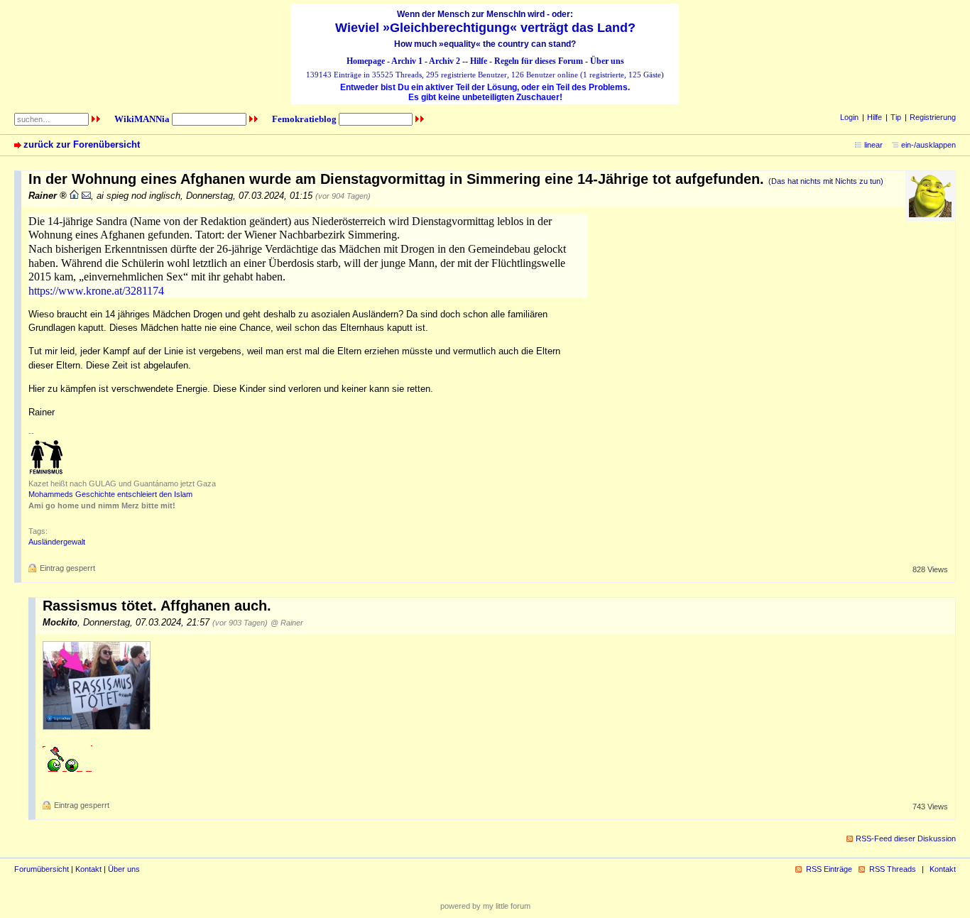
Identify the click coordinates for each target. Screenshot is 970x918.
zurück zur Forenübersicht (81, 144)
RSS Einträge (829, 869)
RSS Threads (892, 869)
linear (873, 145)
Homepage (366, 61)
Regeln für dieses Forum (538, 61)
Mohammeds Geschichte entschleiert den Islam (110, 494)
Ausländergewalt (56, 541)
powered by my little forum (485, 906)
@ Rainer (287, 622)
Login (849, 117)
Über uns (607, 61)
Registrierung (933, 117)
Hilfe (478, 61)
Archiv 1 (407, 61)
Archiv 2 (444, 61)
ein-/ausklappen (928, 145)
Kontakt (88, 869)
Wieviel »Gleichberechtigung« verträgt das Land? (485, 28)
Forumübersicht (41, 869)
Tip (895, 117)
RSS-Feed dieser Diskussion (906, 838)
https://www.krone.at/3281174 (96, 291)
